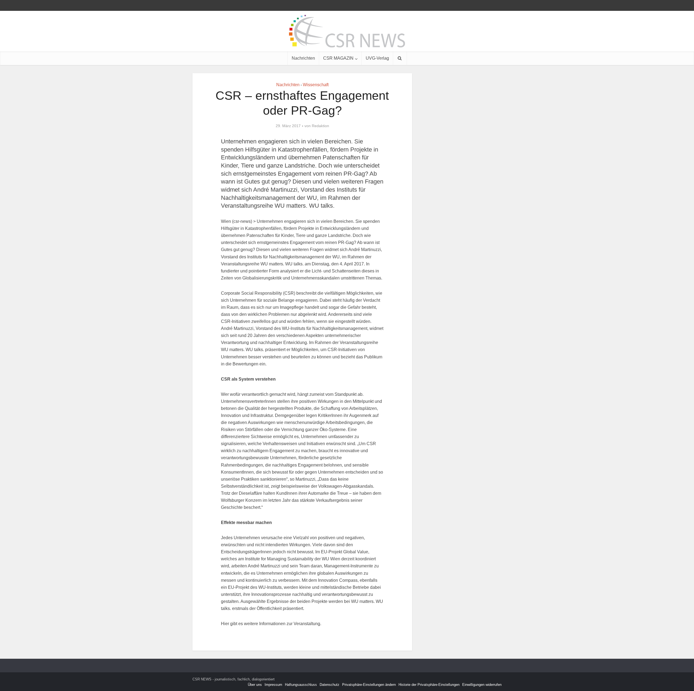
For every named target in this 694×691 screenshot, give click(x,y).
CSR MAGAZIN (338, 58)
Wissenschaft (316, 84)
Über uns (255, 685)
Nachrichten (303, 58)
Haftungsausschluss (301, 685)
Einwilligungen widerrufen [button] (482, 685)
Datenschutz (329, 685)
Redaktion (320, 126)
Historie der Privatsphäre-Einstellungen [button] (429, 685)
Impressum (273, 685)
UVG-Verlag (377, 58)
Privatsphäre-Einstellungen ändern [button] (369, 685)
